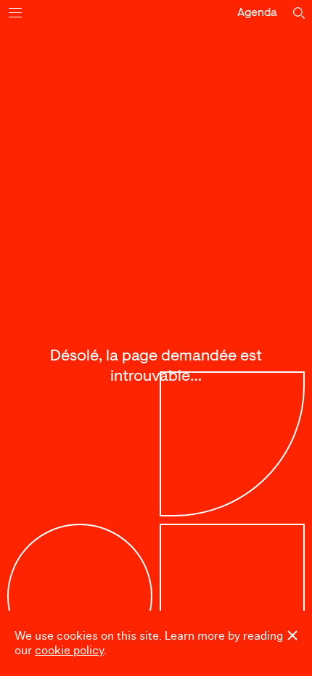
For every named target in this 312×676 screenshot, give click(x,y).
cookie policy (69, 650)
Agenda (257, 13)
